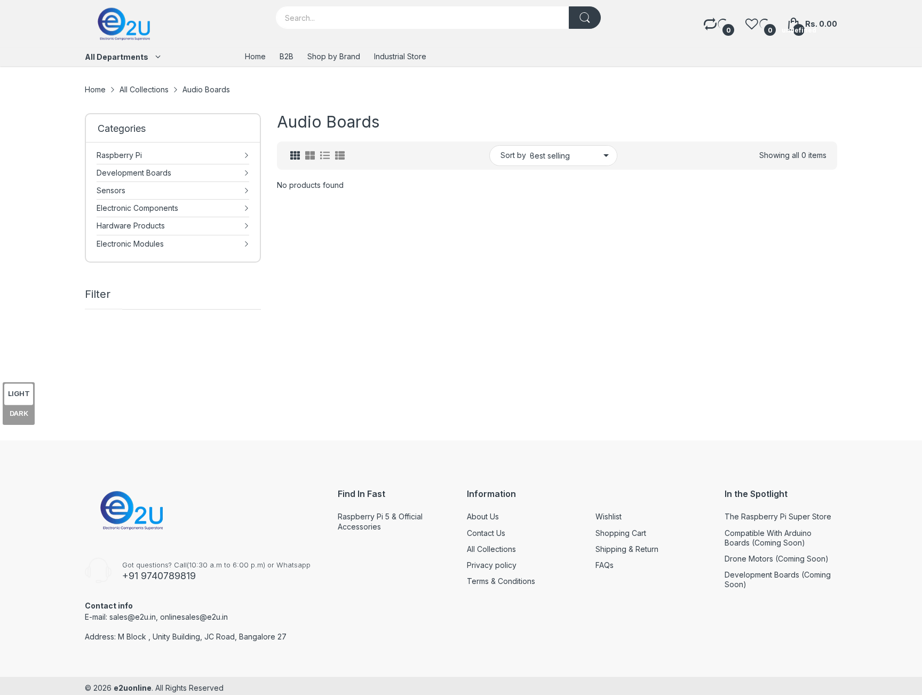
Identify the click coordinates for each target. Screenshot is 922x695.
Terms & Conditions (501, 581)
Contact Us (486, 533)
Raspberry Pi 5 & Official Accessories (380, 521)
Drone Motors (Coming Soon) (777, 558)
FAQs (604, 565)
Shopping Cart (620, 533)
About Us (483, 516)
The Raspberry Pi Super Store (778, 516)
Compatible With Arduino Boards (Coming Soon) (768, 537)
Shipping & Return (626, 549)
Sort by (513, 155)
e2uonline (133, 687)
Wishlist (608, 516)
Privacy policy (491, 565)
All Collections (491, 549)
